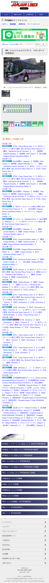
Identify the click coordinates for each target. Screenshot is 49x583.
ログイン (5, 24)
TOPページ (5, 44)
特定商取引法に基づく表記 (11, 558)
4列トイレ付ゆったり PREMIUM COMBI (18, 473)
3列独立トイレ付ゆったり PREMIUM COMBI (20, 467)
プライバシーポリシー (9, 531)
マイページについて (34, 24)
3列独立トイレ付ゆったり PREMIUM (17, 455)
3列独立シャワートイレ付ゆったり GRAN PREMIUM (23, 444)
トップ (6, 14)
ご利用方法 (29, 14)
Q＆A (41, 14)
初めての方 (17, 14)
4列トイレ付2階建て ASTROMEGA (16, 502)
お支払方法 (6, 545)
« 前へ (20, 100)
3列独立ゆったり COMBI (12, 479)
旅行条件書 (6, 549)
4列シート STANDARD (11, 513)
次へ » (28, 100)
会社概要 (5, 554)
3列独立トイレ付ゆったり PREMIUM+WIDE (20, 450)
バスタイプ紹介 (14, 44)
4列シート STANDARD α (12, 507)
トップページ (6, 522)
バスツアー (6, 527)
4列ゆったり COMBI (10, 484)
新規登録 (13, 24)
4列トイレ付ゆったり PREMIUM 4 (16, 461)
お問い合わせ (6, 563)
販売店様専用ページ (9, 536)
